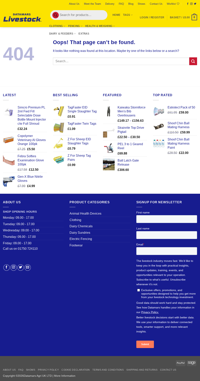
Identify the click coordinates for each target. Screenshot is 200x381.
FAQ (121, 3)
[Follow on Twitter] (195, 4)
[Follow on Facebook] (188, 4)
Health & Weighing (98, 26)
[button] (152, 17)
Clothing (56, 26)
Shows (141, 3)
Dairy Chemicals (81, 226)
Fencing (74, 26)
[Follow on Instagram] (191, 4)
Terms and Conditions (108, 370)
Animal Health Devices (85, 213)
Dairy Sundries (80, 232)
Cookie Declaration (76, 370)
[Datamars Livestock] (22, 17)
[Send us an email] (27, 267)
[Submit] (193, 61)
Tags (126, 14)
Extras (84, 33)
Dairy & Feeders (61, 33)
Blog (130, 3)
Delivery (109, 3)
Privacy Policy (48, 370)
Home (116, 14)
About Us (74, 3)
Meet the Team (92, 3)
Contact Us (156, 3)
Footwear (76, 245)
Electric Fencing (81, 239)
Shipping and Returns (141, 370)
